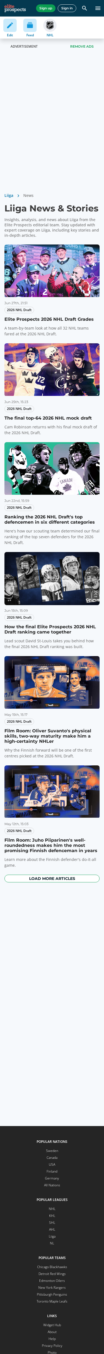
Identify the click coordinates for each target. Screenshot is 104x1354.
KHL (52, 1215)
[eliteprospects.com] (15, 8)
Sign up (45, 8)
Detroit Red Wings (52, 1273)
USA (52, 1164)
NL (52, 1243)
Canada (52, 1157)
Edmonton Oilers (52, 1280)
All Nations (52, 1185)
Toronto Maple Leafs (52, 1301)
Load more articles (52, 878)
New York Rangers (52, 1287)
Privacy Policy (52, 1345)
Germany (52, 1178)
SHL (52, 1222)
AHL (52, 1229)
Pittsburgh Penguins (52, 1294)
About (52, 1331)
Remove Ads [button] (82, 46)
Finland (52, 1171)
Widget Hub (52, 1325)
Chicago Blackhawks (52, 1267)
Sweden (52, 1150)
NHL (52, 1208)
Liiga (8, 195)
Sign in (67, 8)
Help (52, 1338)
